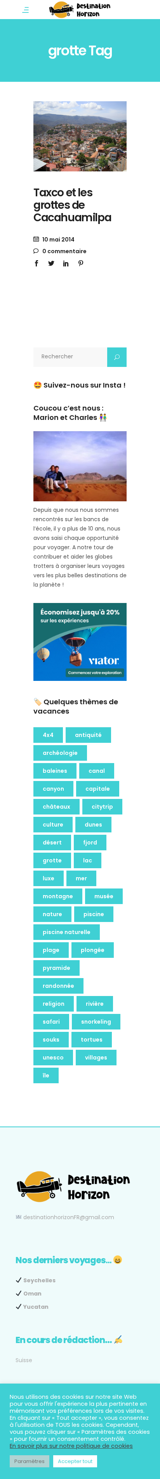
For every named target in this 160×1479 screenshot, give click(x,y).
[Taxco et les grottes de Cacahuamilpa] (80, 136)
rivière (95, 1004)
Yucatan (36, 1307)
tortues (92, 1040)
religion (53, 1004)
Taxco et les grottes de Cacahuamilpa (72, 205)
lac (87, 860)
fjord (90, 842)
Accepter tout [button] (75, 1461)
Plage (51, 950)
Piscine (93, 914)
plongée (92, 950)
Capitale (97, 789)
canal (97, 771)
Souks (51, 1040)
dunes (93, 825)
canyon (53, 789)
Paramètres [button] (29, 1461)
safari (51, 1022)
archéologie (60, 753)
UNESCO (53, 1057)
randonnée (58, 986)
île (46, 1075)
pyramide (56, 968)
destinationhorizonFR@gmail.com (68, 1217)
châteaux (56, 807)
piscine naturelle (66, 932)
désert (52, 842)
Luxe (48, 878)
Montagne (58, 896)
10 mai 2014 (58, 239)
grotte (52, 860)
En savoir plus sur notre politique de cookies (71, 1445)
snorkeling (96, 1022)
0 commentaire (64, 251)
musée (103, 896)
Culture (53, 825)
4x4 (48, 735)
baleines (55, 771)
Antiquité (88, 735)
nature (52, 914)
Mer (81, 878)
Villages (96, 1057)
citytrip (102, 807)
